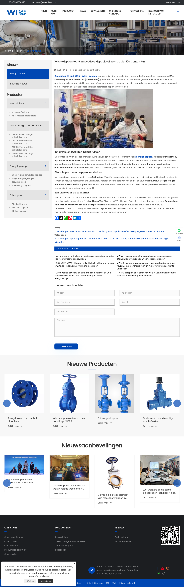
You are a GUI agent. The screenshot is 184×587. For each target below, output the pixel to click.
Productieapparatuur (15, 550)
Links (88, 583)
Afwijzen (30, 581)
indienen (66, 346)
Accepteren (46, 581)
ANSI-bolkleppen (20, 207)
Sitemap (98, 583)
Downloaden (98, 11)
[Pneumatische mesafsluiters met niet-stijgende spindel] (159, 393)
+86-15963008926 (16, 2)
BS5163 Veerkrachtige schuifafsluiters (22, 149)
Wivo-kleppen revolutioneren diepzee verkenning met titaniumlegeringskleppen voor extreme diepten (144, 257)
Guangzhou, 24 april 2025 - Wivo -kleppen (75, 76)
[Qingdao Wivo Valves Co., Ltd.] (16, 12)
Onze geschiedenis (13, 537)
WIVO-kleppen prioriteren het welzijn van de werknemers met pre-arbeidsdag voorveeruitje (146, 274)
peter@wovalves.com (46, 2)
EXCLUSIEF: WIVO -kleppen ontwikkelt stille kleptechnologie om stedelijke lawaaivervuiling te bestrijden (84, 264)
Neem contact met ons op (156, 12)
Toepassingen (137, 11)
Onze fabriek (10, 541)
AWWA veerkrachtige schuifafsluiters (22, 155)
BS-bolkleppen (19, 211)
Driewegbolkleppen (63, 418)
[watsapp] (158, 572)
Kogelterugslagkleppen (23, 178)
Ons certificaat (11, 545)
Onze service (10, 554)
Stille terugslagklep (21, 185)
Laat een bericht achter (89, 70)
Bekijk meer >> (15, 426)
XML (114, 583)
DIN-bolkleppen (19, 204)
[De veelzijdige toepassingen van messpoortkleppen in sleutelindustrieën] (69, 472)
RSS (107, 583)
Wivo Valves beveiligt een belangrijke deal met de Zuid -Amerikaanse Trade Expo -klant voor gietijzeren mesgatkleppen (83, 275)
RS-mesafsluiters (20, 112)
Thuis (44, 11)
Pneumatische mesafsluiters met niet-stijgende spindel (158, 420)
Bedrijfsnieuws (34, 51)
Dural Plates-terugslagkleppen (27, 175)
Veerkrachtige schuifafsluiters (26, 125)
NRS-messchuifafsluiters (24, 115)
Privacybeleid (126, 583)
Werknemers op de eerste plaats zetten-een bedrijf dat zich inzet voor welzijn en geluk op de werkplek (114, 491)
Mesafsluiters (17, 103)
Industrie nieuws (18, 83)
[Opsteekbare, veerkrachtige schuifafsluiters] (114, 393)
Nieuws (82, 11)
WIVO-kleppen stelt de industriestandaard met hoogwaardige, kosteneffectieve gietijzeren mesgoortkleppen (109, 231)
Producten (68, 11)
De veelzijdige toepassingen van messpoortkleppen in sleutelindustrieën (68, 496)
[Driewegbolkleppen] (69, 393)
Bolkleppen (16, 195)
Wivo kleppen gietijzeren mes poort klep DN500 (24, 420)
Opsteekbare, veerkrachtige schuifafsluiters (113, 420)
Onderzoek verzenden (115, 12)
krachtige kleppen (143, 157)
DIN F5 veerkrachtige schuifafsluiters (22, 142)
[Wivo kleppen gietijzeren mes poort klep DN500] (24, 393)
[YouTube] (162, 568)
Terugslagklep (19, 182)
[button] (7, 403)
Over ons (54, 12)
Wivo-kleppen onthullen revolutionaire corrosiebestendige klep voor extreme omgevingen (84, 257)
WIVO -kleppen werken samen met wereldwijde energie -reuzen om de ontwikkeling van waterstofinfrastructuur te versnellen (146, 266)
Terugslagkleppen (19, 166)
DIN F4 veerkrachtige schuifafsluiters (22, 136)
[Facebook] (158, 568)
